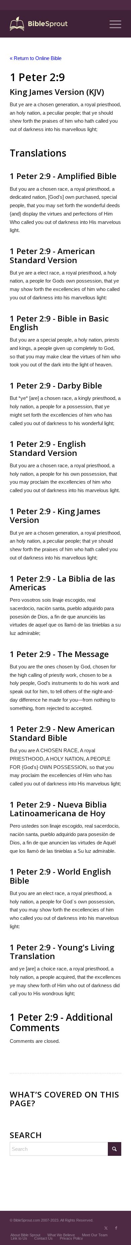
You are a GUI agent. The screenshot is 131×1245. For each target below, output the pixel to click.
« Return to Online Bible (35, 58)
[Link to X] (106, 1228)
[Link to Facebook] (116, 1228)
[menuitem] (112, 23)
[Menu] (112, 23)
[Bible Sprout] (54, 23)
